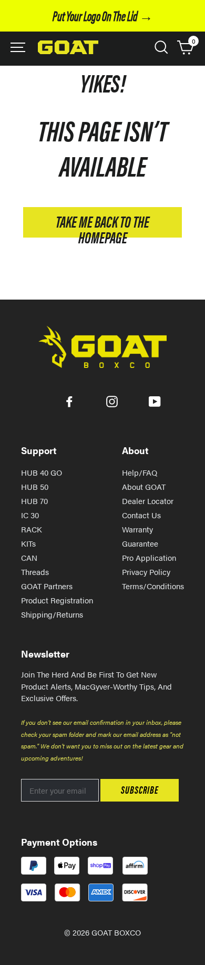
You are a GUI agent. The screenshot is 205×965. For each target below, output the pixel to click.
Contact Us (141, 514)
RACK (31, 529)
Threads (35, 571)
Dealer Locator (147, 500)
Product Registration (57, 599)
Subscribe (139, 789)
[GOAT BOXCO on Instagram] (112, 400)
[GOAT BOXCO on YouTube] (155, 400)
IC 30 (30, 514)
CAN (29, 557)
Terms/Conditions (153, 585)
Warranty (137, 529)
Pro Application (149, 557)
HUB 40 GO (41, 472)
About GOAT (144, 486)
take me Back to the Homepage (102, 224)
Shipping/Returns (52, 614)
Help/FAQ (139, 472)
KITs (28, 543)
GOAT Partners (47, 585)
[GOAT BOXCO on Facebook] (69, 400)
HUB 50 (34, 486)
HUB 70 (34, 500)
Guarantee (140, 543)
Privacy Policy (146, 571)
